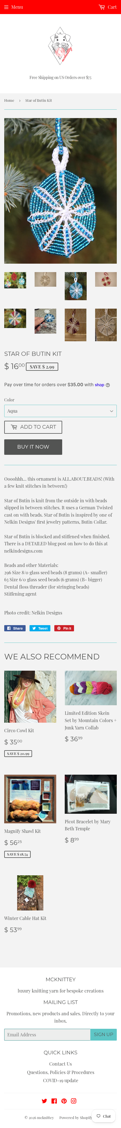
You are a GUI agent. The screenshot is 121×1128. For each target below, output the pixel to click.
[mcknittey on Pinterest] (64, 1101)
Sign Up (103, 1034)
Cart (112, 7)
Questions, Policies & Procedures (60, 1072)
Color (9, 400)
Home (9, 100)
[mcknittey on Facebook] (54, 1101)
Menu (17, 7)
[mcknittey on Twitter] (44, 1101)
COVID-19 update (60, 1080)
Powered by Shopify (76, 1117)
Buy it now (33, 447)
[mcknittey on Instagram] (74, 1101)
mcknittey (45, 1117)
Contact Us (60, 1064)
